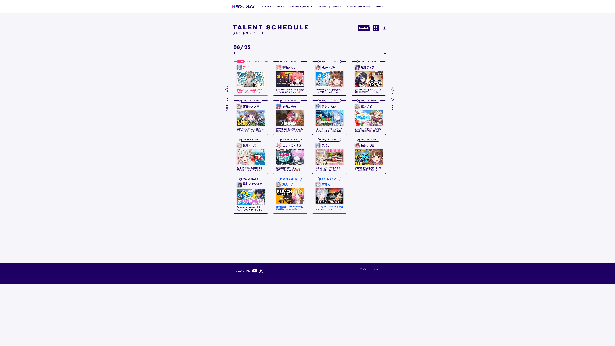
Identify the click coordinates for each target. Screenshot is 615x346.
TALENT (266, 7)
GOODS (337, 7)
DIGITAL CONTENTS (358, 7)
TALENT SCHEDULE (301, 7)
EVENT (323, 7)
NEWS (280, 7)
